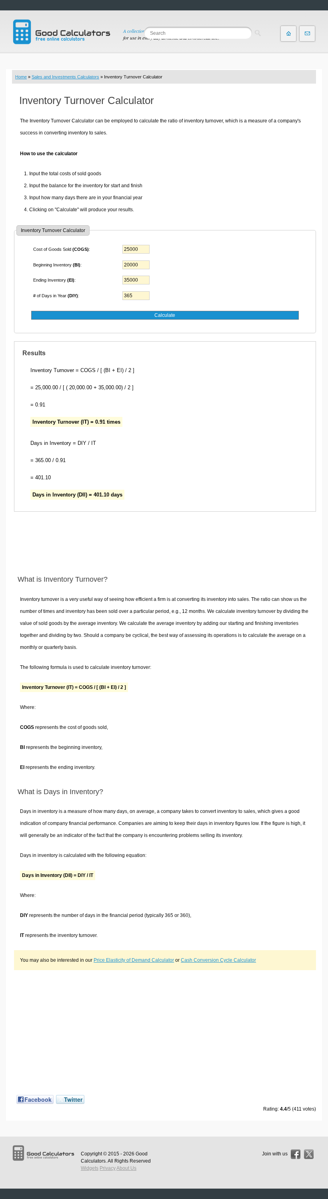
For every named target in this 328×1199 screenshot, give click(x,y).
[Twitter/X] (309, 1154)
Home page (288, 33)
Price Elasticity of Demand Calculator (134, 960)
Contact (307, 33)
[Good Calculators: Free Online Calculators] (61, 31)
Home (21, 76)
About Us (126, 1168)
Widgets (89, 1168)
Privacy (108, 1168)
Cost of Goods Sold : (61, 249)
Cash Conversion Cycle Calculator (218, 960)
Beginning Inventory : (57, 264)
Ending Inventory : (54, 280)
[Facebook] (295, 1154)
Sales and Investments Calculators (65, 76)
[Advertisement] (165, 543)
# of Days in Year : (56, 295)
